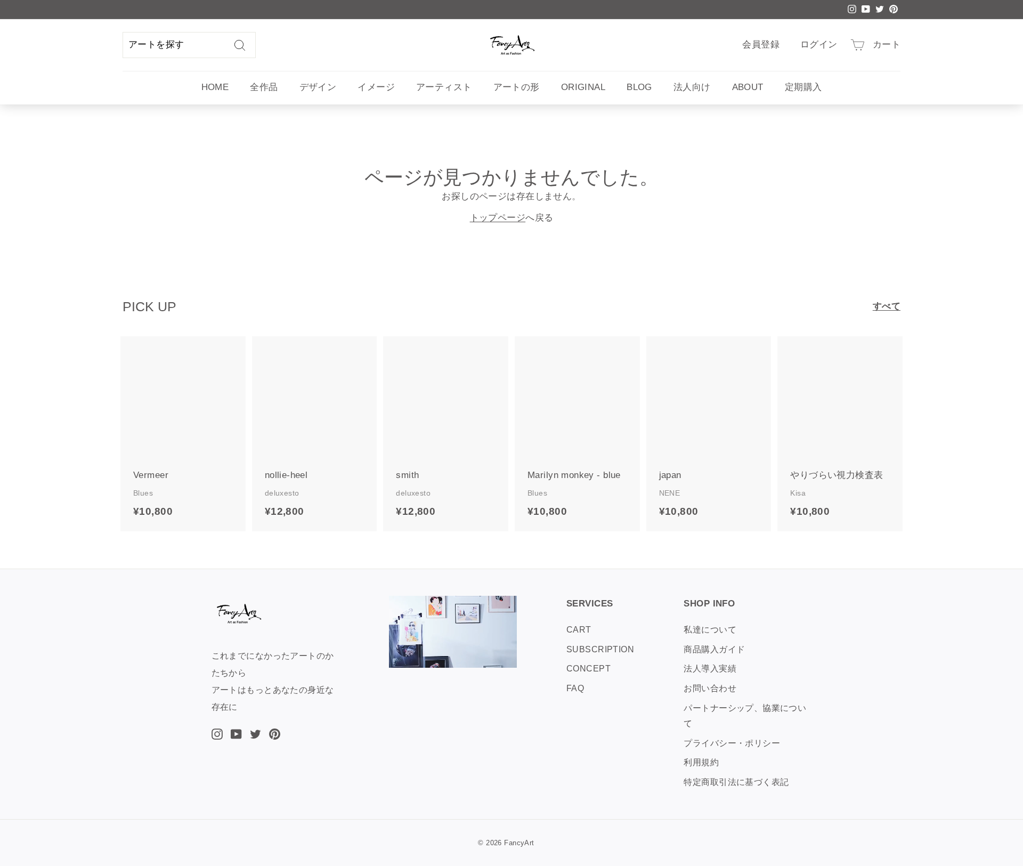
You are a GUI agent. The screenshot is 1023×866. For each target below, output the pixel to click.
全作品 (264, 87)
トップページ (498, 218)
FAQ (575, 688)
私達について (710, 629)
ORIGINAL (583, 87)
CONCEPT (588, 668)
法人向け (692, 87)
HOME (215, 87)
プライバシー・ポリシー (732, 743)
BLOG (639, 87)
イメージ (376, 87)
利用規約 (701, 762)
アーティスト (444, 87)
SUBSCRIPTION (600, 649)
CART (578, 629)
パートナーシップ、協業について (745, 715)
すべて (886, 306)
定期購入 (803, 87)
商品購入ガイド (714, 649)
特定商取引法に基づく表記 (736, 782)
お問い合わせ (710, 688)
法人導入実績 (710, 668)
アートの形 (516, 87)
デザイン (318, 87)
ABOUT (748, 87)
